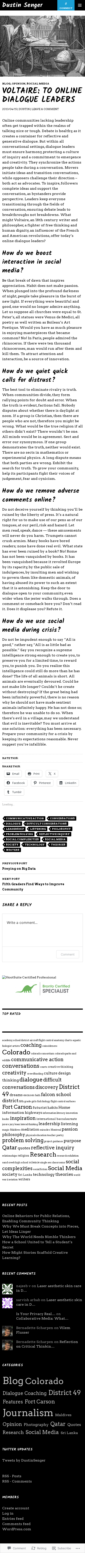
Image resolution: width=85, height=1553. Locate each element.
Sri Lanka (25, 1174)
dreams (16, 1095)
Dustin (24, 109)
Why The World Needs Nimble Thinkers (39, 1237)
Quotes (74, 1424)
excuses (28, 1095)
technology (35, 844)
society (12, 844)
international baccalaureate (56, 1119)
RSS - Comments (17, 1481)
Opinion (19, 83)
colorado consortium (42, 1053)
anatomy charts (63, 1040)
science (34, 1162)
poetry (60, 1135)
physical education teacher (41, 1135)
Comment (68, 954)
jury (12, 1124)
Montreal (56, 1129)
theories (58, 844)
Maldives (15, 1129)
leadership (15, 828)
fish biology (43, 1101)
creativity (14, 1072)
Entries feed (13, 1519)
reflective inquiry (54, 834)
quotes (24, 1148)
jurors (5, 1124)
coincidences (49, 1046)
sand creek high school (15, 1162)
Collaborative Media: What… (42, 1318)
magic (5, 1129)
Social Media (38, 83)
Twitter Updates (17, 1449)
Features (13, 1402)
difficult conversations (47, 823)
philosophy (61, 828)
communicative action (25, 818)
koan (17, 1124)
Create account (15, 1508)
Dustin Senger (22, 5)
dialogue (13, 823)
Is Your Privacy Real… (35, 1314)
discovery (46, 1087)
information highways (22, 1113)
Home (64, 1107)
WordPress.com (16, 1529)
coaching (31, 1045)
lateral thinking (29, 1124)
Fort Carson (17, 1107)
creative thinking (60, 1066)
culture (51, 1073)
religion (23, 1155)
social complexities (22, 839)
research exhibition (68, 1155)
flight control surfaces (63, 1101)
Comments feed (16, 1524)
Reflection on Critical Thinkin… (47, 1344)
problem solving (19, 834)
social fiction (40, 1169)
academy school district (15, 1040)
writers (12, 849)
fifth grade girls (28, 1101)
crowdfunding (35, 1073)
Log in (8, 1513)
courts (43, 1067)
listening (38, 828)
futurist (40, 1107)
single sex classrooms (52, 1162)
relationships (9, 1155)
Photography (36, 1424)
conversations (62, 818)
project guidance (53, 1141)
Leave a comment (45, 109)
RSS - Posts (11, 1476)
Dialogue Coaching (25, 1393)
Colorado (16, 1052)
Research (43, 1154)
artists (16, 1046)
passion (70, 1129)
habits (53, 1108)
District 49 (64, 1392)
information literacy (54, 1113)
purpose (72, 1140)
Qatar (9, 1147)
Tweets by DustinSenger (24, 1460)
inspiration (23, 1118)
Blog (6, 83)
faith (37, 1095)
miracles (45, 1129)
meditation (30, 1129)
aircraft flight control (41, 1040)
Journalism (28, 1413)
